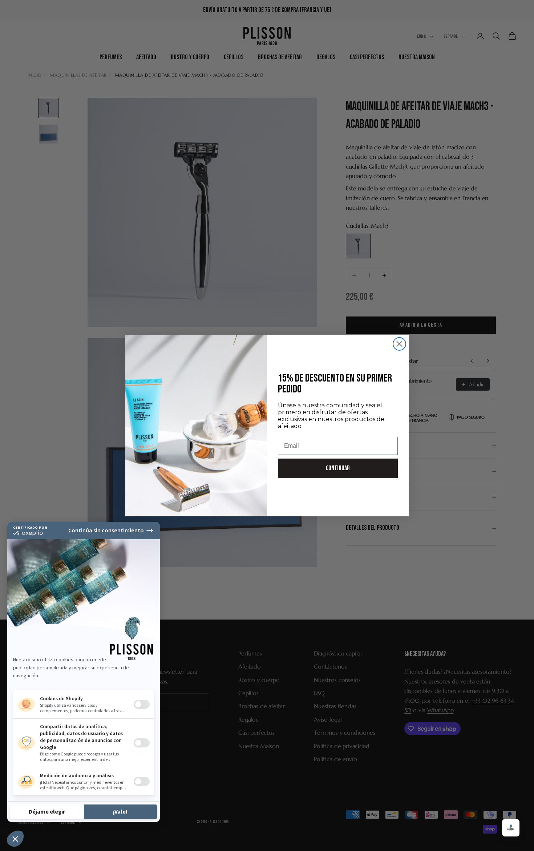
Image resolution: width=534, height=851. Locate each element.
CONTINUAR (338, 468)
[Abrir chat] (510, 827)
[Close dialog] (399, 344)
